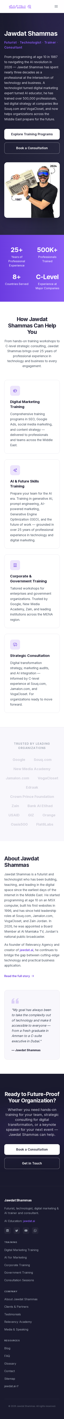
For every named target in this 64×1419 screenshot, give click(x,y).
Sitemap (9, 1378)
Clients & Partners (16, 1306)
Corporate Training (17, 1265)
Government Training (18, 1272)
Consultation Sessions (19, 1280)
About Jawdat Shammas (21, 1299)
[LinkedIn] (7, 1230)
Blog (7, 1348)
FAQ (7, 1356)
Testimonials (12, 1314)
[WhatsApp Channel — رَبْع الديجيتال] (35, 1230)
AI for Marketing (15, 1257)
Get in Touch (32, 1163)
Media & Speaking (16, 1329)
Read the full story (17, 976)
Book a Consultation (32, 148)
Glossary (10, 1363)
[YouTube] (26, 1230)
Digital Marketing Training (21, 1250)
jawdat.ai (26, 950)
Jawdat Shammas (18, 1200)
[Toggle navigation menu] (56, 6)
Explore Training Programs (32, 134)
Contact (9, 1371)
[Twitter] (17, 1230)
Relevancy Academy (18, 1322)
